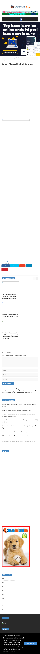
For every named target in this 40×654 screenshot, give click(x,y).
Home (4, 58)
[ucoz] (4, 623)
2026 (3, 578)
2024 (3, 586)
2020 (3, 602)
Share (6, 266)
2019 (3, 606)
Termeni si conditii (9, 651)
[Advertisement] (20, 92)
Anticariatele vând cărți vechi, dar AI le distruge (15, 432)
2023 (3, 590)
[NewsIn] (20, 6)
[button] (15, 651)
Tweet (15, 266)
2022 (3, 594)
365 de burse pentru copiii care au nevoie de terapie (10, 315)
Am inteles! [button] (30, 643)
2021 (3, 598)
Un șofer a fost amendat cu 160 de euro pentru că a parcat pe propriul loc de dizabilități (10, 335)
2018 (3, 610)
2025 (3, 582)
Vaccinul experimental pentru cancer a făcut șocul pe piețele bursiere (9, 296)
